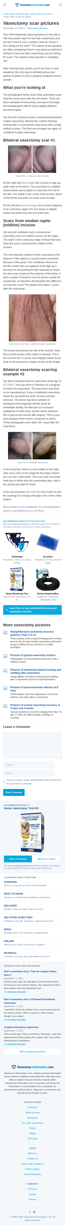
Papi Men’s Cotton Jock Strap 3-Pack (17, 559)
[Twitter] (34, 1212)
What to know (13, 893)
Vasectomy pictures (41, 14)
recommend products (20, 524)
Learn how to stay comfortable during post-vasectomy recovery (33, 610)
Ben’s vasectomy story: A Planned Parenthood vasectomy (29, 1001)
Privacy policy (32, 1169)
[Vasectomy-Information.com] (32, 4)
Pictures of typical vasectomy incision (33, 655)
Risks (7, 929)
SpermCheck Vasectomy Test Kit (17, 596)
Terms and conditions (33, 1163)
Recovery (10, 905)
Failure (9, 941)
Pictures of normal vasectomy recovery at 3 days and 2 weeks (35, 707)
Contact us (32, 1158)
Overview (10, 882)
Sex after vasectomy (18, 917)
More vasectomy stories (32, 1051)
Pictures (32, 1189)
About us (32, 1153)
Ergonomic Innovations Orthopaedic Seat (48, 596)
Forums (33, 1199)
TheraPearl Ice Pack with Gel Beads (48, 559)
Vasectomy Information (16, 14)
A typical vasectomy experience (21, 1027)
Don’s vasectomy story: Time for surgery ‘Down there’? (30, 973)
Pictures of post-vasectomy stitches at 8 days (34, 689)
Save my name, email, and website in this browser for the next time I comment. (34, 782)
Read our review (46, 859)
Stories (32, 1194)
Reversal (10, 953)
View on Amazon (18, 859)
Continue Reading (16, 992)
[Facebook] (29, 1212)
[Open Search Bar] (60, 4)
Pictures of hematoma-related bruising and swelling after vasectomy (35, 671)
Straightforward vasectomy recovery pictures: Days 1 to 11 (32, 633)
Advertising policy (33, 1174)
